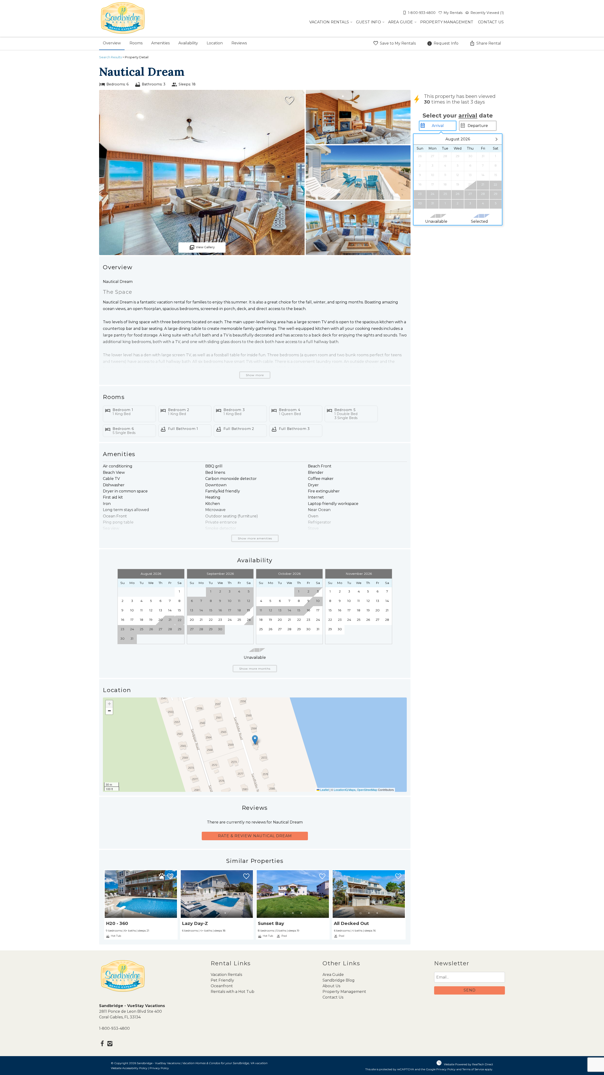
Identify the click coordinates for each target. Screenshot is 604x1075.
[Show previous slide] (106, 893)
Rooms (136, 43)
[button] (255, 740)
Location (215, 43)
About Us (331, 986)
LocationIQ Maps (345, 790)
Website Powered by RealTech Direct (468, 1064)
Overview (112, 43)
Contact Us (491, 22)
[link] (141, 904)
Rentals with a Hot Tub (232, 991)
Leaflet (324, 790)
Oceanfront (222, 986)
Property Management (447, 22)
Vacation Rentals (329, 22)
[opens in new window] (102, 1044)
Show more (255, 375)
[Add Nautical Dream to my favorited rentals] (289, 100)
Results (110, 57)
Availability (188, 43)
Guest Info (368, 22)
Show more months (254, 668)
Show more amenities (255, 538)
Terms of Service (473, 1069)
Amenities (160, 43)
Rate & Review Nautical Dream (255, 836)
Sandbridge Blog (339, 980)
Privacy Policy (159, 1068)
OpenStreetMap (367, 790)
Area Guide (400, 22)
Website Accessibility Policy (129, 1068)
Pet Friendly (222, 980)
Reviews (239, 43)
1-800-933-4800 (114, 1028)
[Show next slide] (175, 893)
